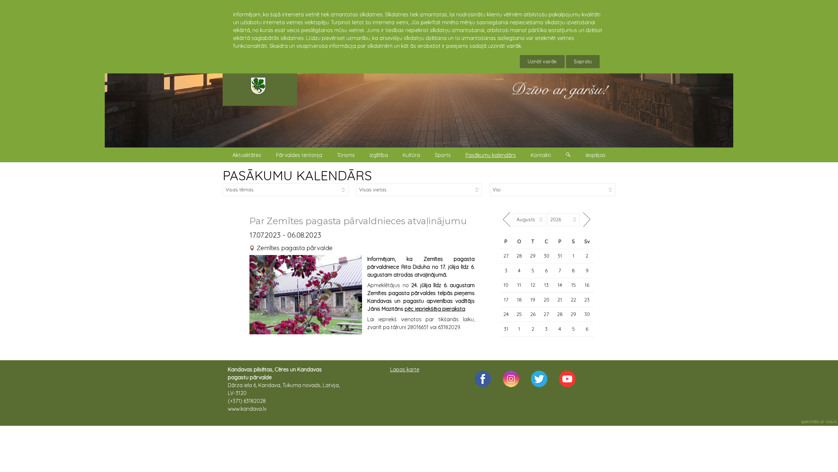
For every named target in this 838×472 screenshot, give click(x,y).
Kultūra (411, 155)
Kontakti (541, 155)
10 (505, 285)
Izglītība (379, 155)
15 (573, 285)
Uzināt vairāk (542, 61)
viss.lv (831, 421)
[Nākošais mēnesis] (587, 219)
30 (546, 256)
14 (559, 285)
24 (506, 314)
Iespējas (596, 155)
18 (519, 300)
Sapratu (583, 61)
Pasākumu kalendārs (490, 155)
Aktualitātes (246, 155)
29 (533, 256)
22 (573, 300)
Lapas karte (404, 369)
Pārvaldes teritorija (299, 155)
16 (587, 285)
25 (519, 314)
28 (519, 256)
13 (546, 285)
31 (559, 256)
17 (506, 300)
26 (533, 314)
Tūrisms (346, 155)
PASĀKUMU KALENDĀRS (297, 175)
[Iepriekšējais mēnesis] (507, 219)
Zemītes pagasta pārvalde (295, 248)
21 (559, 300)
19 (532, 300)
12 (533, 285)
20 (546, 300)
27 (506, 256)
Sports (443, 155)
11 (519, 285)
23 (587, 300)
